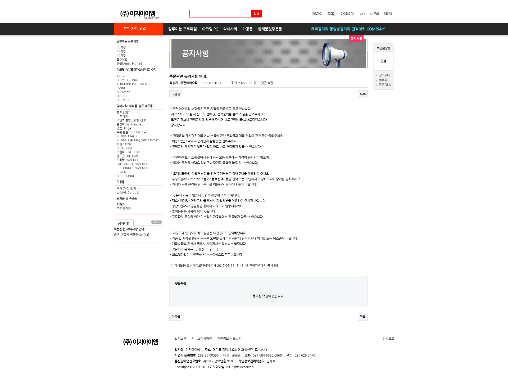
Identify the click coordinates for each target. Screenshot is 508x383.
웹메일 (388, 14)
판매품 (121, 204)
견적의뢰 (358, 29)
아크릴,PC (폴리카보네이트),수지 (136, 69)
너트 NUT (123, 116)
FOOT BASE (125, 148)
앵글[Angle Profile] (129, 63)
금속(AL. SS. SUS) (128, 192)
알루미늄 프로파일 (182, 29)
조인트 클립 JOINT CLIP (131, 120)
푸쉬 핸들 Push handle (131, 132)
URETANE (123, 96)
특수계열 (122, 59)
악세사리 (230, 29)
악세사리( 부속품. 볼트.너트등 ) (136, 106)
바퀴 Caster (124, 144)
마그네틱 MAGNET (129, 136)
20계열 (121, 47)
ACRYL (121, 76)
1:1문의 (374, 14)
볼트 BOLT (123, 112)
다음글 (175, 94)
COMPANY (376, 29)
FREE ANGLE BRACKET (132, 164)
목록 (363, 94)
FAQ (361, 14)
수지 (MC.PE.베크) (128, 188)
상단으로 (388, 338)
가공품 (247, 29)
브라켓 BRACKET (127, 160)
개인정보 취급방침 (229, 338)
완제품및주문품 (270, 29)
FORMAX (123, 100)
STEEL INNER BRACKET (132, 168)
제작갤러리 (319, 29)
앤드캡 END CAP (127, 156)
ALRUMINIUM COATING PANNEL (133, 86)
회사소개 (180, 338)
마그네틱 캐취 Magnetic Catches (137, 140)
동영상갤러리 (340, 29)
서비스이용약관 (202, 338)
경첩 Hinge (124, 128)
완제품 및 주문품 (127, 198)
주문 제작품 (124, 208)
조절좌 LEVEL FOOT (129, 152)
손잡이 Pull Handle (129, 124)
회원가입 (317, 14)
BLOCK (121, 172)
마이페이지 (347, 14)
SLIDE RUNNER (127, 176)
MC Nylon (123, 92)
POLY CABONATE (128, 80)
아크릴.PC (210, 29)
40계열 (121, 55)
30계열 (121, 51)
